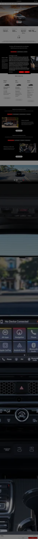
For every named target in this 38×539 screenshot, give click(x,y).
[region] (19, 64)
